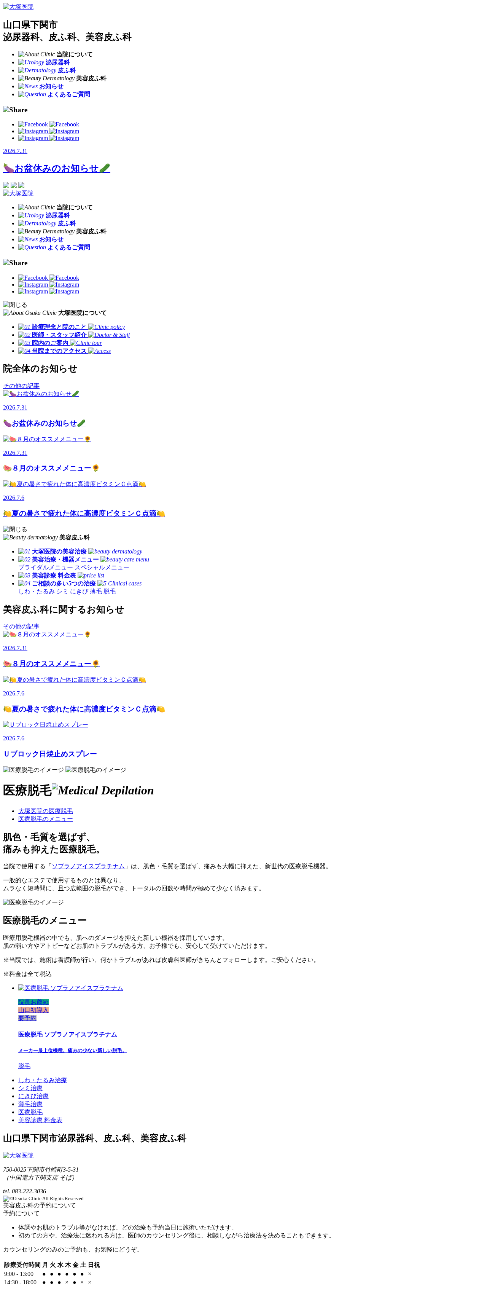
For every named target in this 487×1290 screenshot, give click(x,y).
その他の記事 (21, 386)
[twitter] (48, 138)
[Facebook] (48, 124)
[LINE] (48, 131)
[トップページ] (18, 6)
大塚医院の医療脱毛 (45, 811)
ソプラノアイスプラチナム (88, 866)
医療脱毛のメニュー (45, 819)
